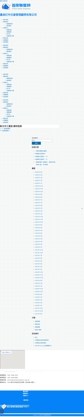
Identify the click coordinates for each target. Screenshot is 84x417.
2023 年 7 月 (38, 202)
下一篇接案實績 (5, 130)
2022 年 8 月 (38, 227)
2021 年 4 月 (38, 264)
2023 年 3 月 (38, 211)
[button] (26, 391)
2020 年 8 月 (38, 280)
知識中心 (5, 28)
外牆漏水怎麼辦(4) (40, 153)
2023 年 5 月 (38, 208)
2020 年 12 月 (39, 272)
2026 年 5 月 (38, 172)
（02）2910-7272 (12, 375)
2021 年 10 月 (39, 252)
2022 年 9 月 (38, 225)
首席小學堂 (38, 330)
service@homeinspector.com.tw (18, 380)
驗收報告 (9, 26)
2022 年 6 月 (38, 233)
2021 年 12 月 (39, 250)
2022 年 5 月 (38, 236)
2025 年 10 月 (39, 191)
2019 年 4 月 (38, 302)
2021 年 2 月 (38, 269)
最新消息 (5, 38)
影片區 (8, 34)
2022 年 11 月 (39, 219)
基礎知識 (9, 30)
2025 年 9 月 (38, 194)
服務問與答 (10, 24)
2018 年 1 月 (38, 305)
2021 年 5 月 (38, 261)
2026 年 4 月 (38, 175)
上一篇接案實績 (5, 128)
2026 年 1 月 (38, 183)
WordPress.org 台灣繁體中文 (43, 345)
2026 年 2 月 (38, 180)
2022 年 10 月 (39, 222)
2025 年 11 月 (39, 189)
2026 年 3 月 (38, 177)
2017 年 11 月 (38, 308)
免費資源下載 (10, 36)
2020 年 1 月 (38, 286)
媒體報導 (9, 32)
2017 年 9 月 (38, 314)
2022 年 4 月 (38, 239)
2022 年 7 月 (38, 230)
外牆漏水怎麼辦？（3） (41, 156)
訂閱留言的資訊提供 (40, 343)
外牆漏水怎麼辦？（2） (41, 159)
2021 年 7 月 (38, 255)
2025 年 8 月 (38, 197)
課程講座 (37, 327)
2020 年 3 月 (38, 283)
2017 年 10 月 (39, 311)
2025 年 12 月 (39, 186)
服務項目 (5, 21)
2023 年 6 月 (38, 205)
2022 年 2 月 (38, 244)
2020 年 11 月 (39, 275)
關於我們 (5, 19)
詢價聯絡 (5, 40)
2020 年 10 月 (39, 277)
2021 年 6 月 (38, 258)
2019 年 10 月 (39, 291)
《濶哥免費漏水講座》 (41, 151)
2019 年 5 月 (38, 300)
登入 (36, 337)
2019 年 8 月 (38, 294)
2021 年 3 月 (38, 266)
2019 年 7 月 (38, 297)
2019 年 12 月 (39, 289)
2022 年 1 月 (38, 247)
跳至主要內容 (3, 1)
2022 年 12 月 (39, 216)
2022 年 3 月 (38, 241)
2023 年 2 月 (38, 214)
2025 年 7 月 (38, 200)
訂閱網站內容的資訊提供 (42, 340)
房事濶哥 (5, 42)
